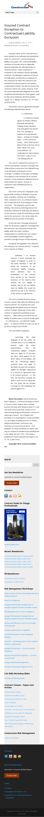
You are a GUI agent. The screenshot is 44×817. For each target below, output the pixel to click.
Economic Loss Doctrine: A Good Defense (19, 709)
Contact (9, 788)
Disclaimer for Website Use (16, 792)
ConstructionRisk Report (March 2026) (18, 567)
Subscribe (12, 483)
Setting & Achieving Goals (14, 678)
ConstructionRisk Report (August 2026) (18, 556)
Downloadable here (12, 544)
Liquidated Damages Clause (14, 716)
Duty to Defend (10, 702)
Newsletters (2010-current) (14, 578)
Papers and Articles (11, 738)
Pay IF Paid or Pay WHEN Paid (15, 720)
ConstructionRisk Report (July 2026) (17, 559)
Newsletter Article (11, 45)
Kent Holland (15, 43)
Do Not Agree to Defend (13, 706)
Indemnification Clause (12, 692)
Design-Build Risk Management (16, 662)
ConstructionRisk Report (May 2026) (17, 561)
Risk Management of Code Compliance (19, 612)
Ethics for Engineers (12, 600)
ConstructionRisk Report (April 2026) (17, 564)
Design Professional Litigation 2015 (18, 667)
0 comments (24, 45)
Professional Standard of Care (15, 699)
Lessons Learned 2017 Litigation (17, 630)
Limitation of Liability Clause (14, 695)
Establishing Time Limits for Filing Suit (18, 713)
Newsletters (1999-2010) (13, 582)
